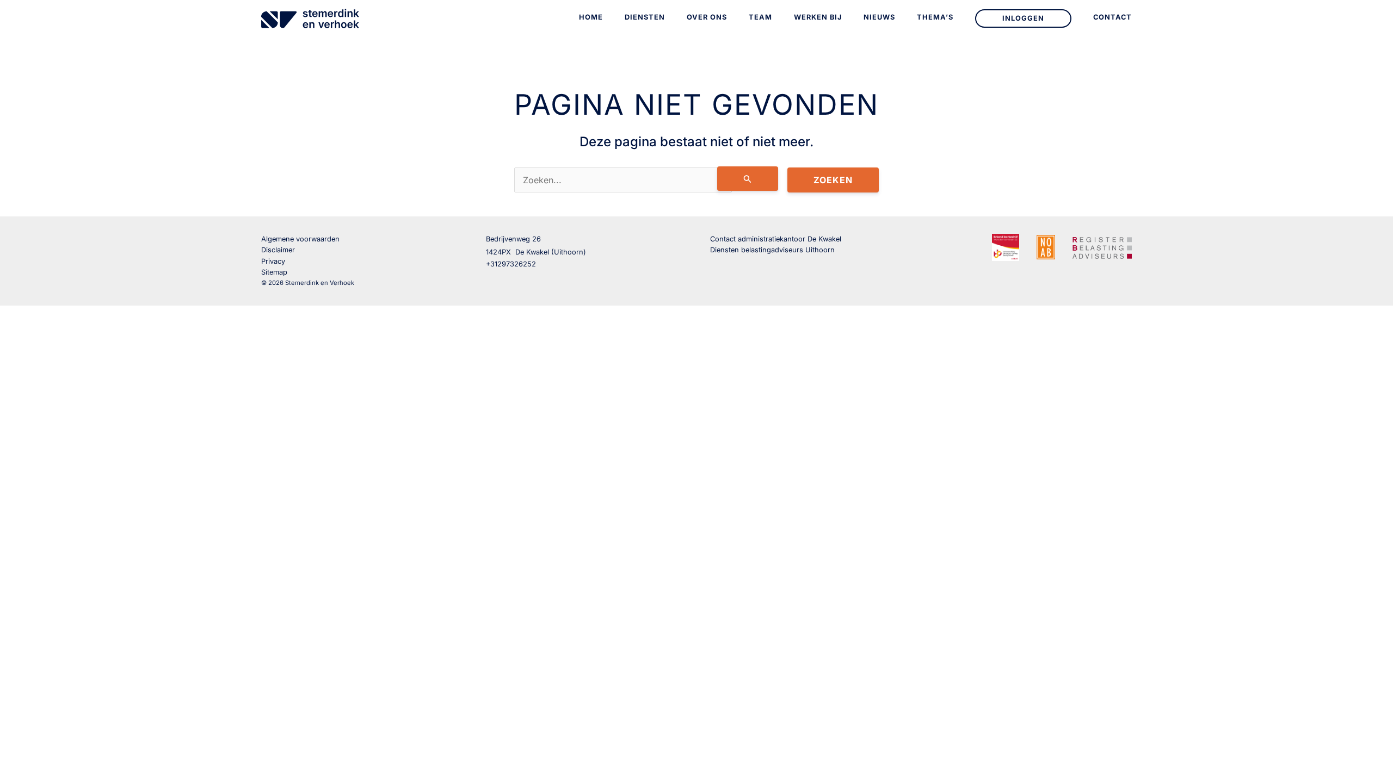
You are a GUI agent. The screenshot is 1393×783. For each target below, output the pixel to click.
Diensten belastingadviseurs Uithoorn (772, 250)
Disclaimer (278, 250)
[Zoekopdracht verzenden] (747, 178)
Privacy (273, 261)
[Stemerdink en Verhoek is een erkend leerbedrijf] (1005, 247)
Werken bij (818, 17)
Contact (1112, 17)
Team (760, 17)
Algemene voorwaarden (300, 239)
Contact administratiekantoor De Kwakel (775, 239)
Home (591, 17)
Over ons (707, 17)
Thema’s (935, 17)
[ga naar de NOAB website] (1046, 246)
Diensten (645, 17)
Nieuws (879, 17)
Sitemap (274, 272)
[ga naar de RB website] (1102, 246)
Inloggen (1023, 18)
